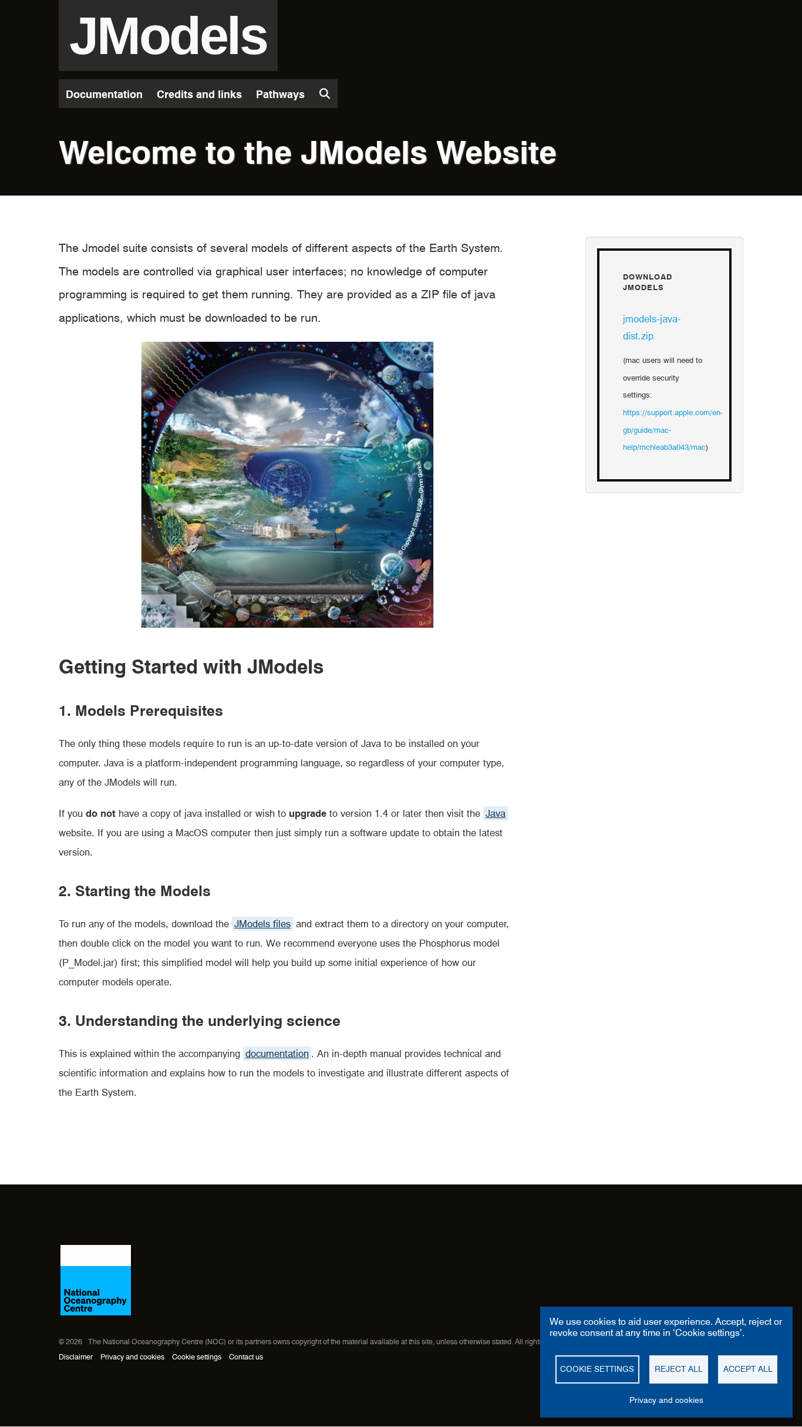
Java (496, 813)
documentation (277, 1053)
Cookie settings (196, 1356)
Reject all (679, 1369)
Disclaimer (76, 1356)
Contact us (246, 1356)
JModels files (262, 924)
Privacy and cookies (132, 1356)
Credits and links (199, 94)
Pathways (280, 94)
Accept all (748, 1369)
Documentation (104, 94)
